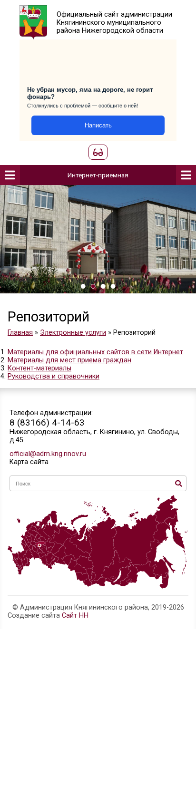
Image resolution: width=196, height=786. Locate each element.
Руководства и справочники (53, 376)
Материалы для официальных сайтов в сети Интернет (95, 352)
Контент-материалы (39, 368)
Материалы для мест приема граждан (69, 360)
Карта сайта (29, 462)
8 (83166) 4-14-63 (47, 422)
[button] (83, 286)
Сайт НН (75, 615)
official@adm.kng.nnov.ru (48, 454)
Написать (98, 125)
